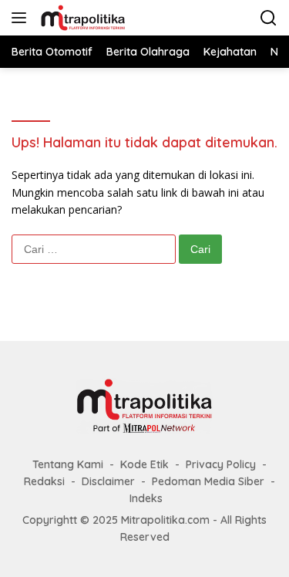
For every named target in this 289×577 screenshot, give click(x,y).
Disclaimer (108, 481)
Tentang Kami (67, 464)
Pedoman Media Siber (208, 481)
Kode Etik (144, 464)
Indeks (146, 498)
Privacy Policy (221, 464)
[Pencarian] (268, 18)
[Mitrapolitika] (81, 18)
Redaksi (44, 481)
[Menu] (22, 18)
